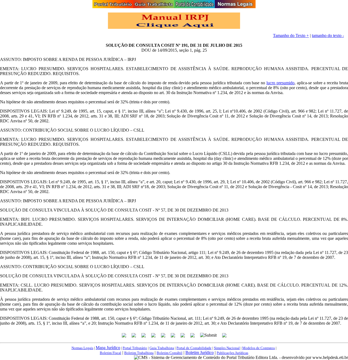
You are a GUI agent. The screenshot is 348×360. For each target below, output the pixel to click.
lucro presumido (280, 82)
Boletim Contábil (169, 353)
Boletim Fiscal (110, 353)
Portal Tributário (135, 348)
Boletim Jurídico (199, 352)
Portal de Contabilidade (194, 348)
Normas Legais (82, 348)
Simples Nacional (227, 348)
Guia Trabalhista (162, 348)
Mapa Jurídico (108, 347)
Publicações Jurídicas (232, 353)
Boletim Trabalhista (139, 353)
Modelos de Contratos (258, 348)
